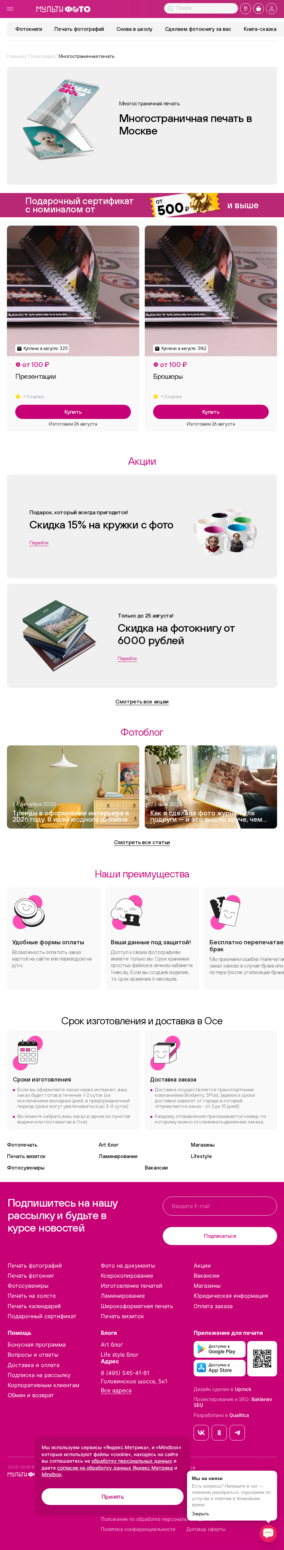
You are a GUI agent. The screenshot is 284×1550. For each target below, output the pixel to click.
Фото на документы (128, 1265)
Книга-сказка (260, 29)
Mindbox (52, 1474)
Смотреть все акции (142, 701)
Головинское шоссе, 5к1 (134, 1381)
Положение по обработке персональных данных (158, 1519)
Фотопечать (22, 1145)
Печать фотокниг (31, 1275)
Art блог (108, 1145)
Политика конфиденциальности (138, 1529)
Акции (202, 1265)
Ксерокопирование (127, 1275)
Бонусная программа (37, 1344)
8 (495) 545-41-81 (125, 1372)
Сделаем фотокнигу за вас (198, 29)
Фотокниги (28, 29)
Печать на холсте (32, 1295)
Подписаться (220, 1236)
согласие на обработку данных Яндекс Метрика (115, 1468)
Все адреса (116, 1390)
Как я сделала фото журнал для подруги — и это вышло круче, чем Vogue (206, 817)
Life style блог (120, 1354)
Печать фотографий (79, 29)
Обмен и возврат (31, 1395)
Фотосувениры (25, 1168)
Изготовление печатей (131, 1285)
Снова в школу (134, 29)
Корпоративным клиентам (43, 1385)
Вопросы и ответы (33, 1354)
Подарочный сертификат (42, 1316)
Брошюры (168, 376)
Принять (112, 1496)
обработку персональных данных (131, 1461)
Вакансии (156, 1168)
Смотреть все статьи (142, 842)
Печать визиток (26, 1156)
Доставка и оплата (34, 1364)
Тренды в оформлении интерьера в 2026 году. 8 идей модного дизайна (70, 816)
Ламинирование (118, 1156)
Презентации (35, 376)
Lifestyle (201, 1156)
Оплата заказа (213, 1306)
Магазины (202, 1145)
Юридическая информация (231, 1295)
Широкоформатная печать (137, 1306)
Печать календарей (34, 1306)
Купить (72, 412)
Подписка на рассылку (39, 1375)
